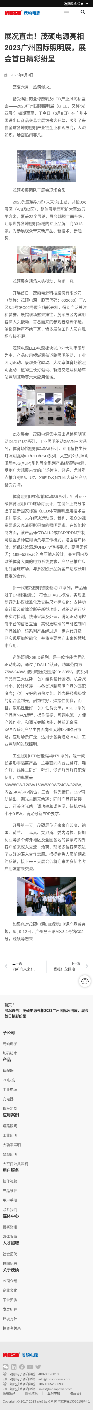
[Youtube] (30, 1367)
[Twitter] (38, 1367)
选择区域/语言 (74, 4)
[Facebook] (22, 1367)
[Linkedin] (14, 1367)
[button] (83, 12)
